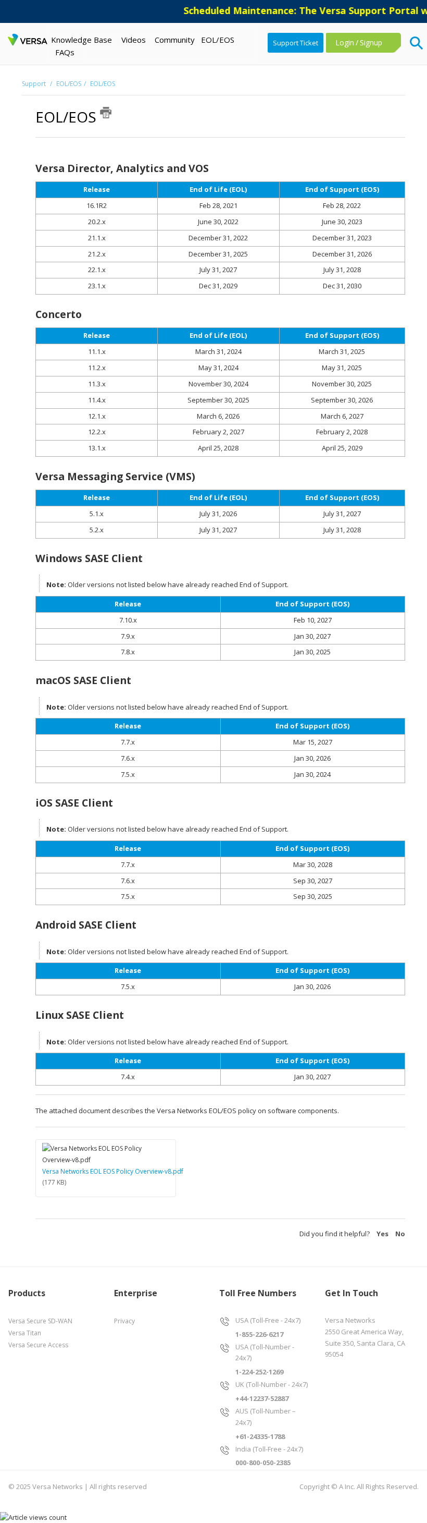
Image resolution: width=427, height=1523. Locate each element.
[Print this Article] (105, 112)
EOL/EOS (217, 39)
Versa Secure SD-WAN (40, 1321)
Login (344, 42)
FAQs (64, 52)
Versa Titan (24, 1333)
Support (34, 83)
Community (175, 39)
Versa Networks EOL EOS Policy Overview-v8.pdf (112, 1171)
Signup (371, 42)
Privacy (124, 1321)
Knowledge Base (81, 39)
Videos (133, 39)
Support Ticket (295, 42)
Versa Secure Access (38, 1345)
